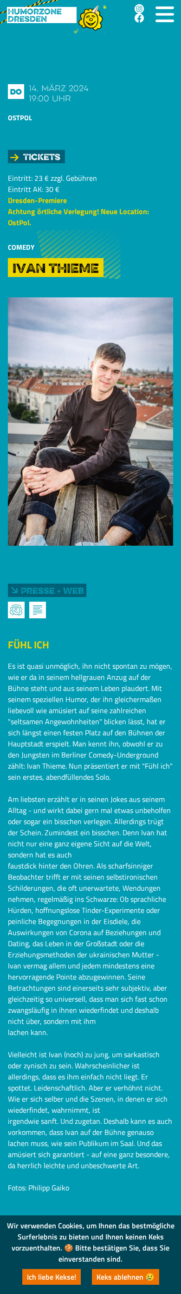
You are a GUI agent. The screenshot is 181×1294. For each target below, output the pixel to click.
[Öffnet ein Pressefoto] (16, 610)
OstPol (20, 117)
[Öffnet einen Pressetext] (37, 610)
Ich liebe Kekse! (51, 1276)
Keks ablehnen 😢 (126, 1276)
